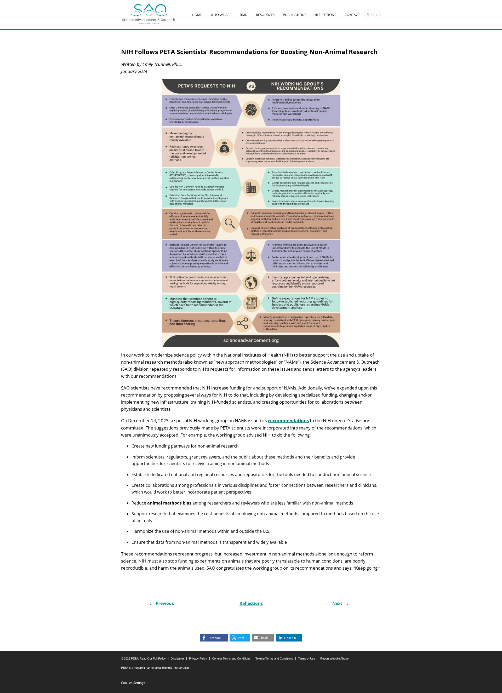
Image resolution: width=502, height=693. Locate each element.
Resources (265, 14)
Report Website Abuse (334, 658)
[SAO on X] (368, 14)
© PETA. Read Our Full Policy (143, 658)
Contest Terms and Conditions (231, 658)
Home (197, 14)
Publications (294, 14)
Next (337, 603)
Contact (352, 14)
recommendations (288, 420)
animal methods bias (169, 503)
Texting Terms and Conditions (274, 658)
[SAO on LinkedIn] (377, 14)
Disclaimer (177, 658)
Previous (165, 603)
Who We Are (220, 14)
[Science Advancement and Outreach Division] (148, 14)
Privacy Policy (198, 658)
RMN (244, 14)
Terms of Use (306, 658)
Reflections (325, 14)
